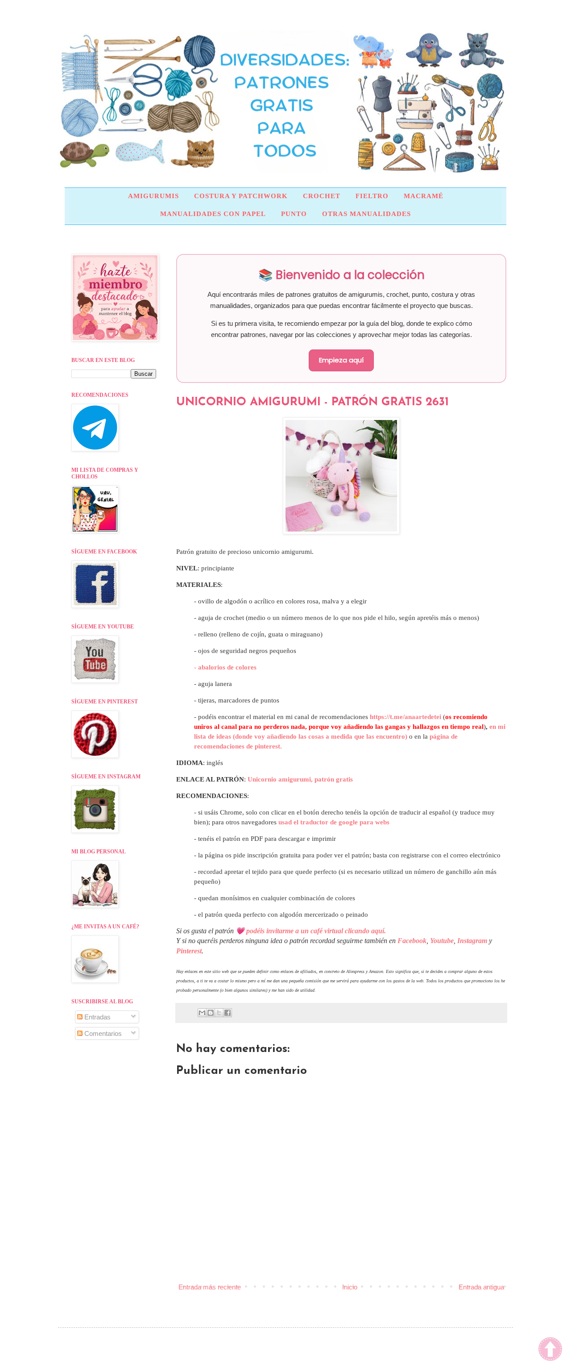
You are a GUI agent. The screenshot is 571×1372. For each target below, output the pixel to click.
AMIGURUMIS (153, 196)
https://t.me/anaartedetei (405, 716)
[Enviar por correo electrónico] (202, 1012)
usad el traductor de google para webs (333, 822)
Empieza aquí (341, 360)
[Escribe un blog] (210, 1012)
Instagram (472, 940)
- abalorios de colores (225, 667)
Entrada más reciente (209, 1287)
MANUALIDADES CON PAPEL (213, 213)
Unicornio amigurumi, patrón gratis (300, 779)
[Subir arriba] (550, 1350)
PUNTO (294, 213)
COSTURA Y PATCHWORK (241, 196)
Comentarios (102, 1033)
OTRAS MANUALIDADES (366, 213)
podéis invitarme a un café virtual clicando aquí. (316, 931)
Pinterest (189, 951)
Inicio (349, 1287)
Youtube (442, 940)
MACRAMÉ (423, 196)
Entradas (97, 1017)
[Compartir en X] (219, 1012)
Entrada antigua (481, 1287)
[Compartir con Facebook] (227, 1012)
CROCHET (321, 196)
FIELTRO (372, 196)
